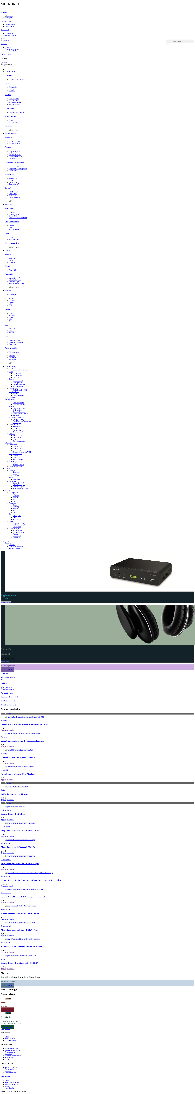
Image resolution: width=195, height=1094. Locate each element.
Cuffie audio (13, 87)
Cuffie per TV (13, 89)
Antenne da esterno (15, 151)
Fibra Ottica (13, 194)
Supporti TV (13, 182)
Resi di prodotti (10, 1038)
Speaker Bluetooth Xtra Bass (13, 814)
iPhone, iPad (13, 329)
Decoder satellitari (15, 143)
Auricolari (12, 91)
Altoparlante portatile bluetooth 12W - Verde (19, 930)
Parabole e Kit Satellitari (16, 156)
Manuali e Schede (10, 35)
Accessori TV (9, 174)
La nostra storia (10, 24)
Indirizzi (7, 1086)
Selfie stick (12, 359)
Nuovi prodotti (9, 1057)
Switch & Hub (13, 216)
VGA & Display (14, 229)
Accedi (3, 38)
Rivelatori (12, 262)
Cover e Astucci (10, 294)
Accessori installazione (15, 162)
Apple (11, 298)
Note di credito (9, 1088)
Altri (10, 306)
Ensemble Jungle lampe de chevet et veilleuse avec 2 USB (24, 724)
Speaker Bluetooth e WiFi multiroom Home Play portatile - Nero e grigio (31, 880)
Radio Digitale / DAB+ (16, 112)
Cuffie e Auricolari (15, 354)
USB (10, 227)
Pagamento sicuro (10, 1052)
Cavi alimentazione (15, 197)
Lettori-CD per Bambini (16, 79)
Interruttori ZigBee (15, 280)
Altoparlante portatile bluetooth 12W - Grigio (20, 864)
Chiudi (5, 62)
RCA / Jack (12, 195)
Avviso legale (9, 1069)
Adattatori (12, 356)
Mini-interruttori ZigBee (16, 283)
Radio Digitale (10, 108)
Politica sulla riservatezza (13, 1056)
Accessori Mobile (11, 348)
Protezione (8, 310)
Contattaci (8, 47)
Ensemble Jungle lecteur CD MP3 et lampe (18, 774)
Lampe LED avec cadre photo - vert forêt (18, 757)
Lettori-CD (9, 75)
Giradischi (8, 126)
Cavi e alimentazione (12, 243)
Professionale (5, 30)
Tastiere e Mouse (14, 239)
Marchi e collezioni (11, 1067)
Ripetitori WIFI (14, 214)
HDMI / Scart (13, 192)
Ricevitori (8, 137)
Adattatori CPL (14, 212)
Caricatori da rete (14, 340)
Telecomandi (13, 178)
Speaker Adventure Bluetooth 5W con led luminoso (22, 946)
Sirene (11, 260)
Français (10, 16)
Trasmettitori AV (14, 184)
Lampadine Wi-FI (14, 278)
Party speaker (13, 100)
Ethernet (11, 226)
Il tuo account (5, 1076)
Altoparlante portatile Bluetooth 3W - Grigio (19, 847)
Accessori (4, 720)
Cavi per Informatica (12, 222)
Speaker (8, 95)
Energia (7, 266)
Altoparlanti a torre (15, 102)
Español (10, 18)
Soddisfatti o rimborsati (12, 1050)
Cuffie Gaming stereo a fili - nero (14, 794)
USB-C (11, 331)
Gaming (7, 233)
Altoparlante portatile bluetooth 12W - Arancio (20, 830)
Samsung (12, 300)
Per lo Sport (13, 357)
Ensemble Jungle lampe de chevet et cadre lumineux (22, 741)
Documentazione (10, 1040)
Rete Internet (9, 208)
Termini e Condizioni (11, 1048)
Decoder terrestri (14, 141)
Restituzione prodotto (12, 49)
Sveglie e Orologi (10, 116)
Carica (7, 336)
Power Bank (13, 344)
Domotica (8, 250)
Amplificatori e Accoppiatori (18, 169)
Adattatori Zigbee (14, 282)
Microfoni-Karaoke (15, 104)
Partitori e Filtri (14, 167)
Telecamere (12, 258)
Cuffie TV (12, 180)
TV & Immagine (10, 133)
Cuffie (7, 83)
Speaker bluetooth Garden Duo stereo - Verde (20, 913)
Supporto (8, 543)
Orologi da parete (14, 122)
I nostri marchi (9, 26)
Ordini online (9, 33)
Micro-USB (13, 332)
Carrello (3, 66)
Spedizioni (8, 1054)
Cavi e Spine (13, 170)
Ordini (7, 1037)
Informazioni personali (12, 1084)
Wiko (10, 304)
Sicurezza (8, 254)
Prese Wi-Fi (12, 270)
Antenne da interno (15, 155)
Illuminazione (9, 274)
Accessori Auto (14, 352)
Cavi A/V (8, 188)
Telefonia (8, 290)
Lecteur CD (4, 770)
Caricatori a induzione (16, 342)
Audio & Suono (10, 71)
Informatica (8, 204)
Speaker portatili (14, 99)
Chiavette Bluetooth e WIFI (18, 218)
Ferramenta (12, 158)
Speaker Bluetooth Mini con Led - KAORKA (19, 963)
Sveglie (11, 120)
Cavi (6, 325)
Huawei (11, 302)
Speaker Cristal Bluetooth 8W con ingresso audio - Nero (24, 897)
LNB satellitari (13, 153)
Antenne (8, 147)
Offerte (7, 1059)
